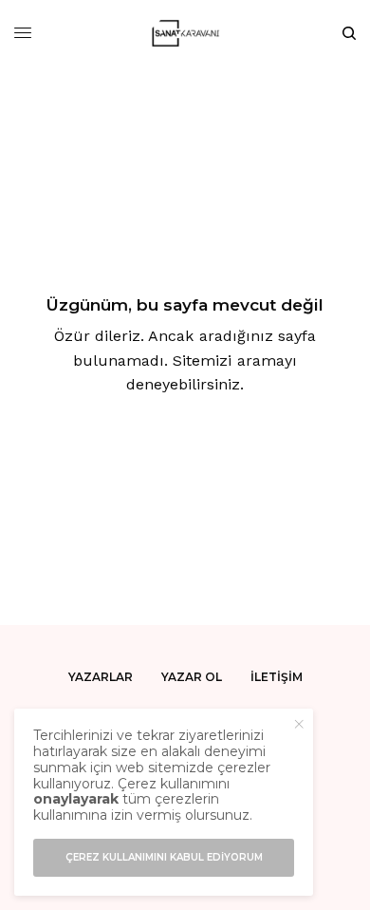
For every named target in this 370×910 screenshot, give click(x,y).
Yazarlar (100, 677)
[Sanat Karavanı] (185, 33)
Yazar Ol (191, 677)
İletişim (276, 677)
